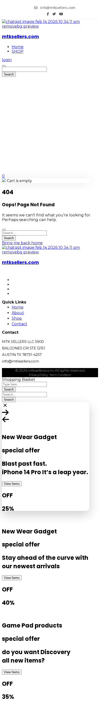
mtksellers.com (20, 36)
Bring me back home (22, 243)
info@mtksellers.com (57, 7)
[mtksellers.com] (50, 26)
